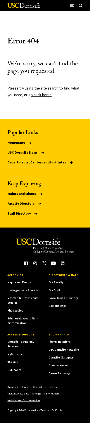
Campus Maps (57, 306)
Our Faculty (56, 282)
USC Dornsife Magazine (64, 349)
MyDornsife (14, 354)
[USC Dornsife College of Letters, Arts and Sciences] (23, 7)
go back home (40, 94)
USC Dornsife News (22, 152)
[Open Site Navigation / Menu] (72, 5)
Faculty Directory (21, 203)
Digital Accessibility (18, 393)
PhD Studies (15, 310)
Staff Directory (19, 213)
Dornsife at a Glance (18, 387)
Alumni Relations (60, 342)
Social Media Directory (63, 298)
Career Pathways (59, 373)
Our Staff (54, 290)
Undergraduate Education (24, 290)
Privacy (53, 387)
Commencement (59, 365)
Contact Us (39, 387)
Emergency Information (45, 393)
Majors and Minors (22, 193)
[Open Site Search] (81, 5)
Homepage (16, 142)
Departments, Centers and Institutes (37, 162)
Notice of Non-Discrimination (23, 400)
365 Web (12, 362)
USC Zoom (14, 370)
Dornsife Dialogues (61, 357)
